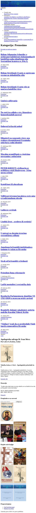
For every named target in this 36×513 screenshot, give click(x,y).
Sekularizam (26, 29)
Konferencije (19, 33)
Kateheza (10, 23)
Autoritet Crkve (8, 17)
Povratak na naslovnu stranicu (8, 49)
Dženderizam (11, 27)
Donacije (6, 39)
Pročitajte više (4, 68)
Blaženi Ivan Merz (9, 508)
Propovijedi (16, 23)
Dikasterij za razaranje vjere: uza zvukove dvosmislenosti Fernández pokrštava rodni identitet (15, 140)
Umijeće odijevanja (9, 101)
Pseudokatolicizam (18, 29)
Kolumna (14, 33)
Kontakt (11, 39)
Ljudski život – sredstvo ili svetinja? (16, 221)
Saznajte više (4, 379)
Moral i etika (22, 17)
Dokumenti (13, 21)
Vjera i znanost (14, 14)
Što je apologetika (25, 39)
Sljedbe (31, 29)
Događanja (7, 36)
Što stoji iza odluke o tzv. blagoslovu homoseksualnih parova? (16, 113)
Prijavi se (19, 401)
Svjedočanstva (23, 23)
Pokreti (16, 27)
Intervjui (9, 33)
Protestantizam (10, 278)
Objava (8, 14)
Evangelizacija (20, 21)
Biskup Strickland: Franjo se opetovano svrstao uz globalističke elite (18, 74)
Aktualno (3, 317)
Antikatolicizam (8, 26)
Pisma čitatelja (17, 39)
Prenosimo (29, 33)
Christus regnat (8, 32)
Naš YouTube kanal (9, 507)
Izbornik (3, 7)
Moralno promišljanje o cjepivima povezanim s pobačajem (15, 155)
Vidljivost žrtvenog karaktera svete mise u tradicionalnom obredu (18, 197)
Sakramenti (20, 18)
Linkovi (15, 36)
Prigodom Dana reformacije (13, 273)
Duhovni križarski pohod (11, 126)
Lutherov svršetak (8, 210)
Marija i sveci (15, 17)
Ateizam (14, 26)
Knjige (11, 36)
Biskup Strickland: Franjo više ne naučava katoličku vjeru (15, 88)
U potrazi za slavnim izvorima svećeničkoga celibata (14, 234)
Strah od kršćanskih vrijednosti (14, 261)
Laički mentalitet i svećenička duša (16, 284)
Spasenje (25, 18)
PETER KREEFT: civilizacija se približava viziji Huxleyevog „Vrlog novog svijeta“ (16, 170)
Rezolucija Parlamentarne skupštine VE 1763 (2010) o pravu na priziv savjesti (18, 297)
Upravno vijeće (14, 41)
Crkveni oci (7, 21)
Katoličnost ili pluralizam (12, 184)
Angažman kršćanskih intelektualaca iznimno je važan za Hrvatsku (16, 248)
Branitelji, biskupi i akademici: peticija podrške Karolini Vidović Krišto (17, 311)
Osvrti (25, 33)
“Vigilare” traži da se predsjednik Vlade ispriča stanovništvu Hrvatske (18, 325)
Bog (5, 14)
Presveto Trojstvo (12, 18)
